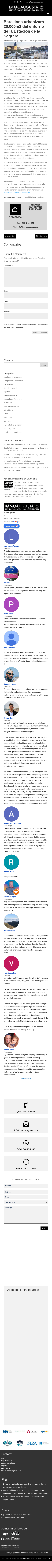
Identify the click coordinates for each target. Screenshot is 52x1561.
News (32, 40)
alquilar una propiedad (13, 377)
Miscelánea (8, 410)
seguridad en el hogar (13, 425)
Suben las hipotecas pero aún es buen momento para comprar (26, 1372)
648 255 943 (6, 1468)
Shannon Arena (10, 684)
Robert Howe (9, 1049)
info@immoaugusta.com (34, 2)
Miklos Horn (9, 718)
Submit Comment (40, 332)
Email (6, 301)
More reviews (26, 1078)
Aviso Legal (8, 1552)
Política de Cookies (41, 1552)
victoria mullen (10, 973)
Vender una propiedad (13, 432)
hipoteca (7, 392)
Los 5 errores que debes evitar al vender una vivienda (25, 444)
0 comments (41, 40)
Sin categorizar (10, 428)
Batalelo (7, 582)
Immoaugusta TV (10, 395)
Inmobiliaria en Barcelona (13, 1518)
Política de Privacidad (23, 1552)
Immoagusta (11, 40)
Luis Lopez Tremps (11, 546)
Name (6, 291)
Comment (8, 265)
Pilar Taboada (9, 647)
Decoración (8, 384)
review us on (10, 526)
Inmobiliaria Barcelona (13, 399)
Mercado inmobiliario (12, 406)
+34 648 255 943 (16, 2)
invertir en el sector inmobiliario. (17, 192)
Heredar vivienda (11, 388)
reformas (7, 421)
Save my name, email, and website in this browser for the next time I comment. (25, 326)
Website (7, 312)
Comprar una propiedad (13, 381)
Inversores (8, 403)
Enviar (44, 1228)
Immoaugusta (9, 512)
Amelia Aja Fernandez (13, 823)
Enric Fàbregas (10, 896)
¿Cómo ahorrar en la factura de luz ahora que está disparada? (25, 1328)
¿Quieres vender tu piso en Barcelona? (18, 1514)
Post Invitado (9, 417)
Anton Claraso (9, 930)
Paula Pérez (8, 613)
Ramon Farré (9, 871)
